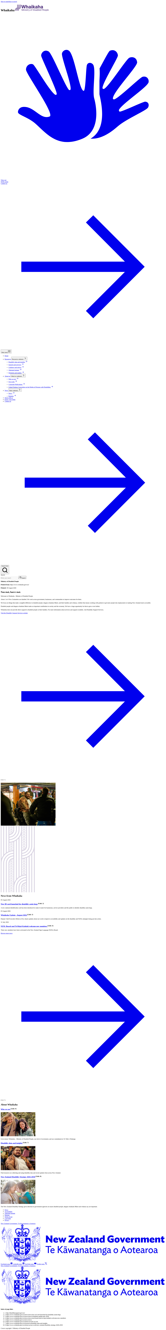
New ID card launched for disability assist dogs (19, 904)
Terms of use (8, 1217)
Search (3, 575)
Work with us (9, 398)
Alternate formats (10, 1213)
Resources (8, 359)
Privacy (7, 1220)
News (7, 390)
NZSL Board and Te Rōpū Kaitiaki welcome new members (24, 926)
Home (6, 356)
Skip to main (4, 1)
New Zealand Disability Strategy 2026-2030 (18, 1177)
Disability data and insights (12, 1143)
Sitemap (7, 1215)
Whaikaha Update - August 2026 (14, 915)
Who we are (6, 1109)
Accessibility (8, 1211)
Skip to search (12, 1)
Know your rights (10, 399)
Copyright (8, 1218)
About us (8, 376)
